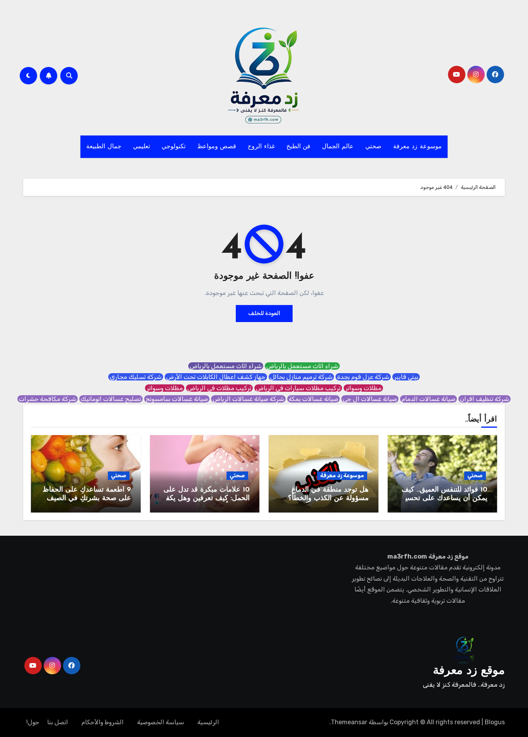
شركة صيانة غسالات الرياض (248, 399)
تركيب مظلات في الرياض (219, 388)
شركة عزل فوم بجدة (363, 376)
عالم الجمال (338, 147)
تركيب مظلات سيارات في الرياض (298, 388)
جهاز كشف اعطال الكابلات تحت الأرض (216, 376)
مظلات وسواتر (363, 388)
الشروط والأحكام (103, 722)
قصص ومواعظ (217, 147)
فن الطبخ (298, 147)
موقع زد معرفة (469, 671)
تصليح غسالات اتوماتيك (111, 399)
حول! (32, 722)
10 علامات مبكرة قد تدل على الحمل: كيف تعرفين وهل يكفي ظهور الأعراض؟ (205, 498)
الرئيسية (208, 722)
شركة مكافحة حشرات (47, 399)
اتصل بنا (57, 722)
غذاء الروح (261, 147)
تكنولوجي (174, 147)
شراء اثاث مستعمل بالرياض (302, 366)
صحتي (373, 147)
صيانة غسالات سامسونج (176, 399)
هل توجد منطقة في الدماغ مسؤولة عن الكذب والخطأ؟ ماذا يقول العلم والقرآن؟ (328, 498)
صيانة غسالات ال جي (370, 399)
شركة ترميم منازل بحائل (301, 376)
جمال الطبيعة (103, 147)
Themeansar (349, 722)
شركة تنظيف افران (484, 399)
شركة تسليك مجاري (135, 376)
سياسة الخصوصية (160, 722)
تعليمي (141, 147)
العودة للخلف (264, 313)
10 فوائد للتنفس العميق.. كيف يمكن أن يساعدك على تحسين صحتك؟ (443, 498)
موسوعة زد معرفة (417, 147)
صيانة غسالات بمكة (313, 399)
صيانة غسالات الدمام (428, 399)
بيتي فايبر (406, 376)
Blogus (495, 722)
